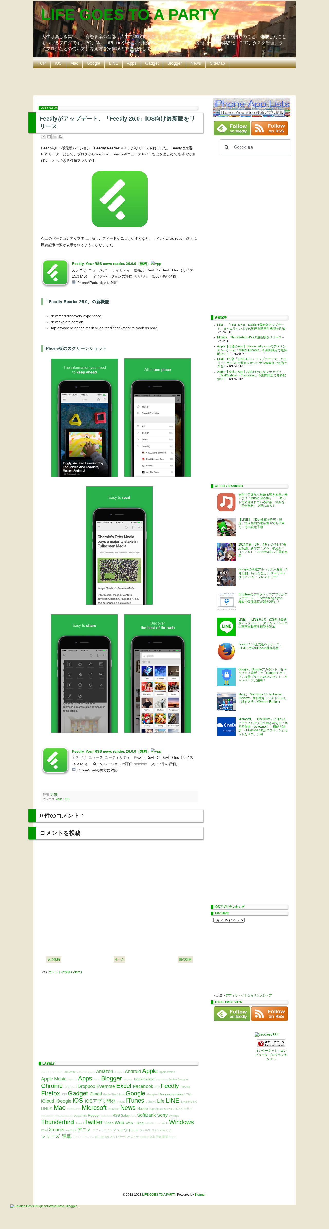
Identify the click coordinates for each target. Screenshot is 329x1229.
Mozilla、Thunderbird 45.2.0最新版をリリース (249, 337)
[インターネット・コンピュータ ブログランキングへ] (271, 1046)
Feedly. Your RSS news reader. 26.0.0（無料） (111, 264)
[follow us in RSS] (269, 134)
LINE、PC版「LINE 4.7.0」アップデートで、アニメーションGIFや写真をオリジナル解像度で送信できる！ (252, 362)
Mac (74, 63)
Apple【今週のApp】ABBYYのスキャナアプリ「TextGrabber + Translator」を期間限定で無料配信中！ (251, 375)
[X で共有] (54, 136)
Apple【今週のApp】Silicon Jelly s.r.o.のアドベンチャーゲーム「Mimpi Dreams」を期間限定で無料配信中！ (252, 350)
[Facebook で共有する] (60, 136)
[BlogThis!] (49, 136)
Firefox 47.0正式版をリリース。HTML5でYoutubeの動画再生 (260, 646)
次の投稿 (54, 959)
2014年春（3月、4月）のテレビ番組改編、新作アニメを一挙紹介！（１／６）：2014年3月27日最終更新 (263, 550)
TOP (42, 63)
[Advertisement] (165, 81)
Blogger (174, 63)
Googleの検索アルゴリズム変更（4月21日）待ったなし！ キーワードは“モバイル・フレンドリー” (262, 573)
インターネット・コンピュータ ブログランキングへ (271, 1055)
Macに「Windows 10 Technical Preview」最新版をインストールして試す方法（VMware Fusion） (262, 698)
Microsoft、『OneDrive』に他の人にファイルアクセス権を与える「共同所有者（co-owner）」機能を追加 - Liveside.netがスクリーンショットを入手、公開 (263, 726)
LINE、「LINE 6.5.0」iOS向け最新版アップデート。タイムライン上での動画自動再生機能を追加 (251, 326)
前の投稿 (185, 959)
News (195, 63)
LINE (113, 63)
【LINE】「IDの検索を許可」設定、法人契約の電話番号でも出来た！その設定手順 (261, 523)
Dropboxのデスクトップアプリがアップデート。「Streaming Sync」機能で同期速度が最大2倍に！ (262, 598)
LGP (276, 1034)
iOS (58, 63)
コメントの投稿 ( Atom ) (65, 972)
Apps (131, 63)
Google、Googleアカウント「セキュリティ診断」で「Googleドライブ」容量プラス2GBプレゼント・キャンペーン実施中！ (263, 675)
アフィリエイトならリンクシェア (249, 995)
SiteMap (217, 63)
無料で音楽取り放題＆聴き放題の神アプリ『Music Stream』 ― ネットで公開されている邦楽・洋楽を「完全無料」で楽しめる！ (263, 500)
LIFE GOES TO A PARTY (130, 14)
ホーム (119, 959)
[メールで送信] (43, 136)
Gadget (152, 63)
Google (93, 63)
